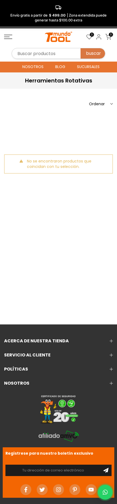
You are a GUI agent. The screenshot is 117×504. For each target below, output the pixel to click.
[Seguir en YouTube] (91, 489)
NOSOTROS (33, 67)
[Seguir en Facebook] (25, 489)
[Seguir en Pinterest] (74, 489)
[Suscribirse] (105, 470)
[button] (105, 492)
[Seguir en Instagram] (58, 489)
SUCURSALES (88, 67)
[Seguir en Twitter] (42, 489)
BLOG (60, 67)
